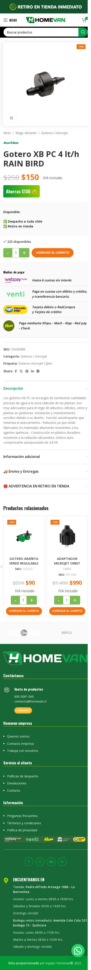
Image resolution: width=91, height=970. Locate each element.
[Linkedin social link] (32, 371)
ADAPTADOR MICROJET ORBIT (67, 560)
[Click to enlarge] (12, 118)
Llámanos (23, 710)
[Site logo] (45, 20)
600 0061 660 (24, 696)
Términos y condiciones (24, 823)
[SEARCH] (83, 32)
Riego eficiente (26, 133)
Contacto (13, 790)
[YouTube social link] (51, 861)
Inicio (7, 133)
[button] (24, 611)
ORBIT (67, 569)
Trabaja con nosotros (22, 751)
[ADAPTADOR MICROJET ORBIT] (67, 536)
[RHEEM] (24, 633)
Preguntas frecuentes (22, 816)
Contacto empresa (20, 743)
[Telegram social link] (38, 371)
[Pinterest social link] (27, 371)
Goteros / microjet (54, 133)
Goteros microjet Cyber (35, 363)
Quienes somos (18, 736)
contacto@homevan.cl (30, 701)
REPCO (67, 633)
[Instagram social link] (40, 861)
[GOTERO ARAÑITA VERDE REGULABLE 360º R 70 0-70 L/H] (24, 536)
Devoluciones (17, 783)
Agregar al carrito (52, 252)
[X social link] (21, 371)
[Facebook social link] (15, 371)
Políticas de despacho (22, 776)
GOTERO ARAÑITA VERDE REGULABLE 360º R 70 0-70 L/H (24, 563)
